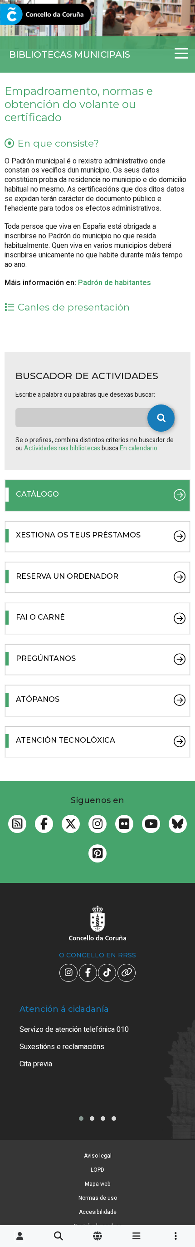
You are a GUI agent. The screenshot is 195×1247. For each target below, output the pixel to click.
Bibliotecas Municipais (69, 54)
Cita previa (36, 1064)
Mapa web (98, 1184)
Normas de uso (97, 1198)
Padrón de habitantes (114, 282)
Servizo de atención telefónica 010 (74, 1029)
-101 (173, 1167)
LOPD (97, 1170)
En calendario (138, 448)
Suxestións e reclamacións (62, 1046)
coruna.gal (28, 14)
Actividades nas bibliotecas (63, 448)
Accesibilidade (98, 1212)
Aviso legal (98, 1156)
